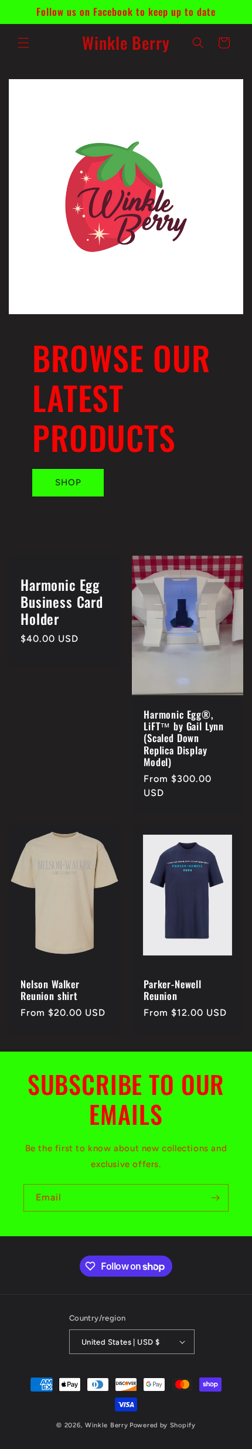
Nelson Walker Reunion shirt (50, 990)
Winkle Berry (106, 1425)
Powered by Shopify (163, 1425)
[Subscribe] (215, 1198)
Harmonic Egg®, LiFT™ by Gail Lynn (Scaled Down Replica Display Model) (184, 738)
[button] (23, 43)
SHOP (68, 482)
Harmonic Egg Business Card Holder (62, 602)
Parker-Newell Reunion (173, 990)
